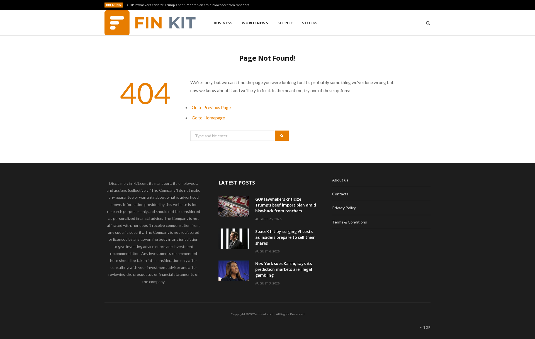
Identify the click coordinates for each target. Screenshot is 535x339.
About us (340, 180)
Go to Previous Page (211, 107)
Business (223, 22)
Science (285, 22)
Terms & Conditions (349, 222)
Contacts (340, 193)
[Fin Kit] (150, 22)
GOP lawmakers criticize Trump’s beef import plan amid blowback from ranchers (188, 5)
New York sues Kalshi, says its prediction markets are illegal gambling (283, 269)
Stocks (309, 22)
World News (255, 22)
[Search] (426, 22)
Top (426, 327)
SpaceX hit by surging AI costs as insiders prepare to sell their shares (285, 237)
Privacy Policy (344, 207)
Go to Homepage (208, 117)
